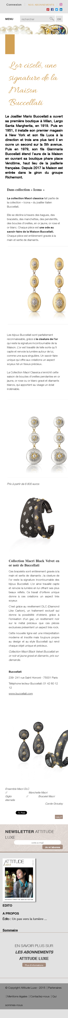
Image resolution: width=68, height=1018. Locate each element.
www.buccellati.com (21, 693)
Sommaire (10, 930)
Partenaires (55, 987)
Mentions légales (17, 996)
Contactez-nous (40, 996)
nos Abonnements (41, 4)
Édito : (7, 919)
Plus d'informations (34, 965)
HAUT (59, 817)
